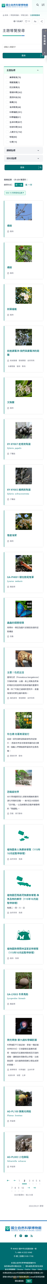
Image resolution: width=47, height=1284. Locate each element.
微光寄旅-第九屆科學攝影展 (22, 1040)
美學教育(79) (15, 77)
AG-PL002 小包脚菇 (18, 1159)
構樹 (9, 225)
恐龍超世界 (13, 792)
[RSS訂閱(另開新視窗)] (31, 1235)
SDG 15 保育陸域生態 (14, 193)
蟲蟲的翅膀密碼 (15, 622)
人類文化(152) (16, 132)
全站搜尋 (37, 5)
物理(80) (13, 137)
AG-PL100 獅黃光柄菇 (19, 1113)
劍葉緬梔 (12, 309)
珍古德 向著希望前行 (18, 734)
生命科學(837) (16, 122)
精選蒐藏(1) (15, 82)
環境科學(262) (16, 92)
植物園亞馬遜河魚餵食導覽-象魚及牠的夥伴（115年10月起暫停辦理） (23, 899)
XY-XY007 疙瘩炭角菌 (19, 446)
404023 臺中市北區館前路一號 (24, 1249)
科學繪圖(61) (15, 117)
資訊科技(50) (15, 97)
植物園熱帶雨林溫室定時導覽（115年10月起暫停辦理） (22, 950)
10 (22, 1188)
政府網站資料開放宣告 (13, 1266)
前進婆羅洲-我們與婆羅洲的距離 (23, 353)
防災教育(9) (15, 87)
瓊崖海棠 (12, 535)
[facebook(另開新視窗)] (15, 1235)
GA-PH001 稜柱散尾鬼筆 (20, 579)
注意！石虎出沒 (15, 672)
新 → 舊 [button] (19, 185)
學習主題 (24, 15)
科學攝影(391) (16, 112)
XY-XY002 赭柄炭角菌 (19, 491)
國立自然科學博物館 (15, 5)
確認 (29, 1281)
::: (1, 16)
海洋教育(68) (15, 107)
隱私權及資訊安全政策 (34, 1266)
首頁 (6, 15)
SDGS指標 (11, 158)
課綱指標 (11, 150)
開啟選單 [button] (43, 5)
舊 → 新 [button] (28, 185)
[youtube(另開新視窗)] (26, 1235)
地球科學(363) (16, 127)
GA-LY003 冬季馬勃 (17, 996)
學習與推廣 (14, 15)
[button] (26, 21)
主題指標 (11, 70)
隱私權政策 (19, 1281)
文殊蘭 (10, 402)
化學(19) (13, 142)
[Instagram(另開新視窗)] (20, 1235)
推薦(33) (13, 102)
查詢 (23, 55)
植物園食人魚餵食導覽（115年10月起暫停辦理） (23, 851)
